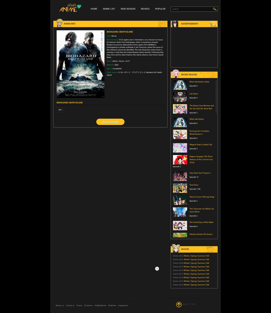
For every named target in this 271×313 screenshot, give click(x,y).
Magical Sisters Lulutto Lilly (201, 144)
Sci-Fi (127, 61)
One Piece (194, 185)
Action (115, 61)
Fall (207, 256)
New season (128, 9)
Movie (114, 36)
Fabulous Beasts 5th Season (201, 234)
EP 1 (60, 110)
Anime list (109, 9)
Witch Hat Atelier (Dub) (199, 82)
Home (94, 9)
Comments (113, 122)
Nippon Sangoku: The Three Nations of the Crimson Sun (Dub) (201, 159)
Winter (187, 256)
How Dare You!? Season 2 (200, 173)
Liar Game (194, 93)
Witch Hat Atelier (197, 119)
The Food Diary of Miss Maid (201, 222)
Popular (160, 9)
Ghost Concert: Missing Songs (202, 197)
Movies (145, 9)
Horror (121, 61)
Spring (193, 256)
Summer (201, 256)
